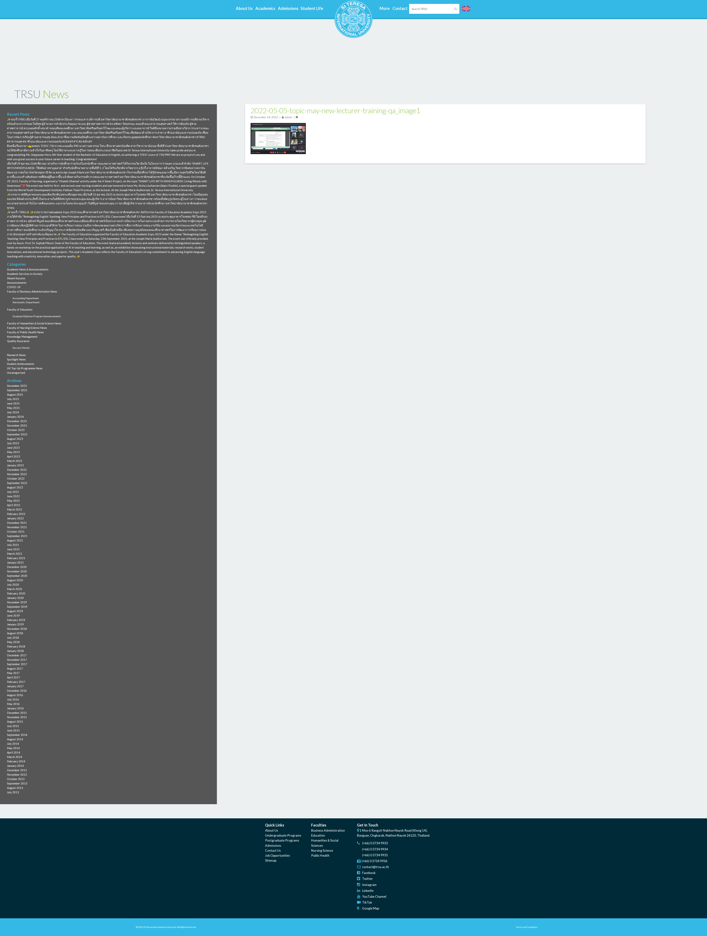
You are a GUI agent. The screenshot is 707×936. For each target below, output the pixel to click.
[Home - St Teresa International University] (353, 36)
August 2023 (15, 438)
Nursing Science (322, 850)
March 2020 (14, 589)
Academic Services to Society (25, 273)
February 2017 (16, 681)
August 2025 (15, 394)
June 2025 (13, 403)
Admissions (273, 845)
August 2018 (15, 633)
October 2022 (15, 478)
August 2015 (15, 721)
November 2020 (17, 571)
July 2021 (13, 544)
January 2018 (15, 650)
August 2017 (15, 668)
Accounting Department (26, 298)
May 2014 (13, 748)
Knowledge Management (22, 336)
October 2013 (15, 779)
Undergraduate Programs (283, 835)
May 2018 (13, 642)
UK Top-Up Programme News (25, 368)
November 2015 (17, 717)
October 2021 (15, 531)
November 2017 (17, 659)
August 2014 (15, 739)
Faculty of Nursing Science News (27, 327)
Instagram (369, 885)
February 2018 (16, 646)
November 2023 (17, 425)
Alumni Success (16, 278)
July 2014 (13, 743)
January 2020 (15, 597)
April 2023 (13, 456)
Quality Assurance (18, 341)
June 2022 (13, 496)
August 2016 (15, 695)
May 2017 (13, 673)
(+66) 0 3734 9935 (375, 855)
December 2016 (17, 690)
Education (318, 835)
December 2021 (17, 522)
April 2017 (13, 677)
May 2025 (13, 407)
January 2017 (15, 686)
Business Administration (328, 830)
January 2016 (15, 708)
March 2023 (14, 460)
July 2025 (13, 399)
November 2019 (17, 602)
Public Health (320, 855)
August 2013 (15, 787)
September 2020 (17, 575)
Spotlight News (16, 359)
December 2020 (17, 567)
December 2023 (17, 421)
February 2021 (16, 558)
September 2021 (17, 536)
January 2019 (15, 624)
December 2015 (17, 712)
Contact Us (273, 850)
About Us (271, 830)
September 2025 (17, 390)
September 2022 (17, 483)
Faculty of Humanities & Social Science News (34, 323)
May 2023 (13, 452)
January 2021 (15, 562)
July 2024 (13, 412)
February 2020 (16, 593)
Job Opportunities (277, 855)
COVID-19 (13, 287)
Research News (16, 355)
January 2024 (15, 416)
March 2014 (14, 757)
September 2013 (17, 783)
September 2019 (17, 606)
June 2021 (13, 549)
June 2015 (13, 730)
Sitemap (270, 860)
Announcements (17, 282)
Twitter (367, 879)
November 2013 (17, 774)
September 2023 (17, 434)
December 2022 (17, 469)
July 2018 (13, 637)
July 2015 (13, 726)
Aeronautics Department (26, 302)
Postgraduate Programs (282, 840)
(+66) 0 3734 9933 (375, 843)
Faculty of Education (19, 309)
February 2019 (16, 620)
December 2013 (17, 770)
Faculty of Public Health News (25, 332)
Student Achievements (20, 363)
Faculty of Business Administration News (32, 291)
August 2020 (15, 580)
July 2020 (13, 584)
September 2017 (17, 664)
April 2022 (13, 505)
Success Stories (21, 347)
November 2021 (17, 527)
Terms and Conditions (527, 927)
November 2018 (17, 628)
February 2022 (16, 513)
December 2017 (17, 655)
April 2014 (13, 752)
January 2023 (15, 465)
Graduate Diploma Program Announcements (37, 316)
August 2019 (15, 611)
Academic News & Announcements (27, 269)
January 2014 (15, 765)
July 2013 (13, 792)
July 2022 (13, 491)
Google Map (370, 908)
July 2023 (13, 443)
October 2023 (15, 430)
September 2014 (17, 734)
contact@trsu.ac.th (375, 867)
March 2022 (14, 509)
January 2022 (15, 518)
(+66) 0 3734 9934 (375, 849)
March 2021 (14, 553)
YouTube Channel (374, 896)
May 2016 (13, 703)
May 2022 (13, 500)
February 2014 (16, 761)
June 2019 (13, 615)
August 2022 (15, 487)
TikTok (367, 902)
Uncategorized (16, 372)
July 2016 (13, 699)
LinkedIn (368, 891)
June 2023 (13, 447)
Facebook (369, 873)
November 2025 (17, 385)
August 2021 (15, 540)
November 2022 (17, 474)
